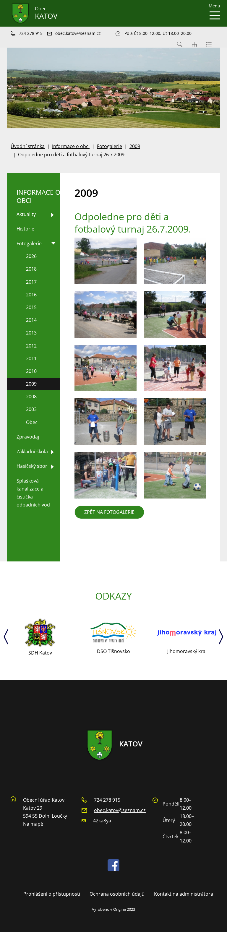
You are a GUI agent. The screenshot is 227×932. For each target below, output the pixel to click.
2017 (31, 282)
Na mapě (33, 824)
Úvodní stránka (28, 146)
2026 (31, 256)
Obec (32, 422)
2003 (31, 409)
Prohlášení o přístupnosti (51, 894)
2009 (134, 146)
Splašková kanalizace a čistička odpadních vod (33, 493)
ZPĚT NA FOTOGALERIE (109, 512)
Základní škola (32, 451)
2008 (31, 396)
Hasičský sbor (32, 466)
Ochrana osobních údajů (117, 894)
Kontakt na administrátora (183, 894)
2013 (31, 332)
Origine (119, 909)
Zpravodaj (28, 436)
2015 (31, 307)
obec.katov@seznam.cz (120, 810)
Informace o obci (71, 146)
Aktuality (26, 214)
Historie (25, 228)
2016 (31, 294)
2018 (31, 269)
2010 (31, 371)
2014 (31, 320)
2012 (31, 345)
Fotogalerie (109, 146)
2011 (31, 358)
